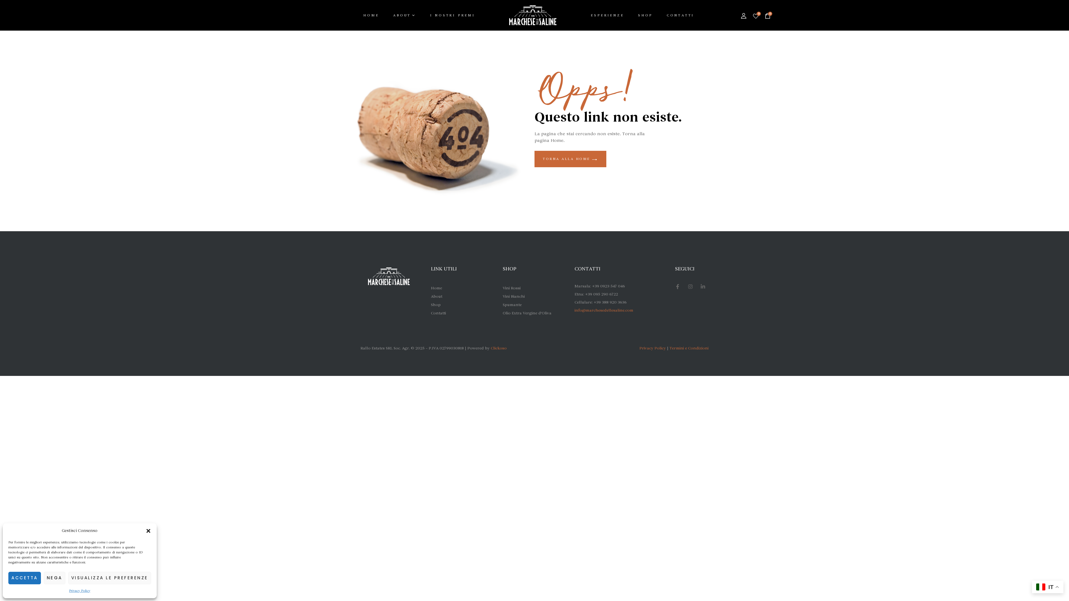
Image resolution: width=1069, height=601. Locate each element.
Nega (54, 578)
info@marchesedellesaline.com (604, 310)
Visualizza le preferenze (109, 578)
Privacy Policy (79, 591)
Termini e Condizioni (689, 348)
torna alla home (567, 159)
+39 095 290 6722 (601, 294)
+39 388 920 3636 (610, 302)
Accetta (24, 578)
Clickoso (499, 348)
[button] (148, 531)
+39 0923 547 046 (608, 286)
